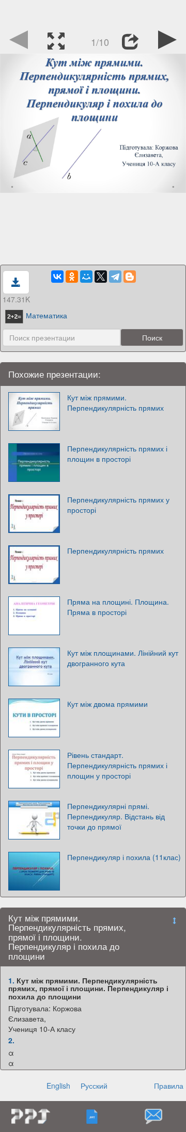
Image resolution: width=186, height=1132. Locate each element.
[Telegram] (115, 276)
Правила (168, 1085)
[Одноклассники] (72, 276)
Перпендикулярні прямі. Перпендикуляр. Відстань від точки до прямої (116, 816)
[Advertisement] (93, 13)
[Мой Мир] (86, 276)
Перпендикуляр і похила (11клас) (124, 857)
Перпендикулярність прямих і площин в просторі (117, 453)
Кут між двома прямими (107, 704)
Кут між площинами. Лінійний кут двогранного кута (122, 658)
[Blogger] (129, 276)
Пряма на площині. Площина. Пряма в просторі (118, 606)
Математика (46, 315)
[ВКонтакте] (57, 276)
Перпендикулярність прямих (115, 550)
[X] (101, 276)
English (58, 1085)
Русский (94, 1085)
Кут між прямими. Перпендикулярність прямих (115, 402)
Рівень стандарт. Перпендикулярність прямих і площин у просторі (117, 765)
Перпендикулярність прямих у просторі (118, 504)
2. (11, 1040)
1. (11, 980)
